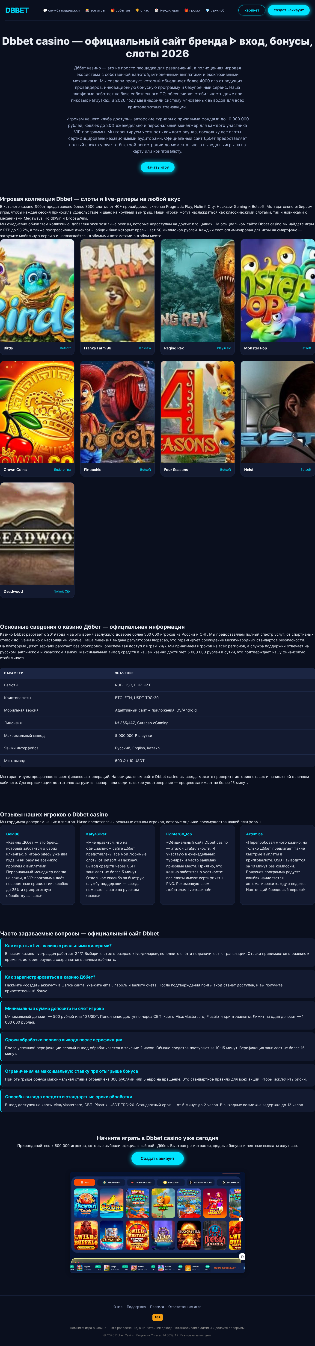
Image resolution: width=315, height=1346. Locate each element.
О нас (117, 1307)
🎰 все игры (95, 10)
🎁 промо (192, 10)
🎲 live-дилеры (167, 10)
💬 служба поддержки (61, 10)
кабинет (251, 10)
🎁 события (120, 10)
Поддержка (136, 1307)
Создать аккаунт (158, 1158)
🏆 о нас (142, 10)
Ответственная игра (185, 1307)
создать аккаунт (289, 10)
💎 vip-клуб (214, 10)
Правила (157, 1307)
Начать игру (157, 167)
